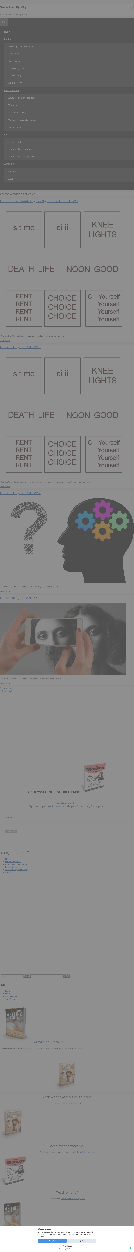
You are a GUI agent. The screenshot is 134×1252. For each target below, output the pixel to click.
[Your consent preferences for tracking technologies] (130, 1248)
